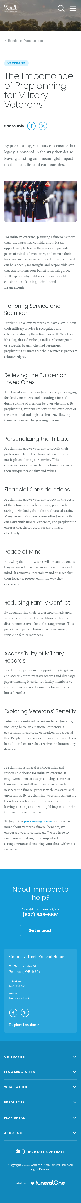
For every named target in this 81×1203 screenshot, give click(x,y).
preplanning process (39, 821)
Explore (22, 1024)
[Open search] (61, 8)
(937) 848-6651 (40, 915)
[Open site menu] (73, 8)
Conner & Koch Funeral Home (36, 957)
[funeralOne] (50, 1182)
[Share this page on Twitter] (43, 126)
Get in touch (41, 930)
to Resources (25, 40)
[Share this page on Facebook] (31, 126)
